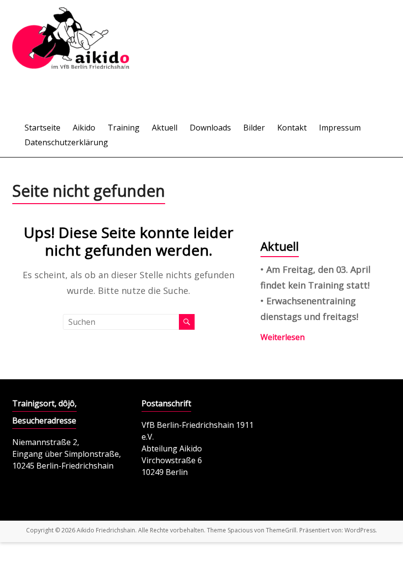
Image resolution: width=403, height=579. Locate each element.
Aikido (84, 127)
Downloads (210, 127)
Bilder (254, 127)
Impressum (340, 127)
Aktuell (164, 127)
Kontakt (292, 127)
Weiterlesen (282, 337)
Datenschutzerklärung (66, 142)
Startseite (42, 127)
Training (124, 127)
